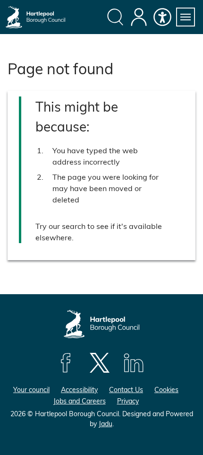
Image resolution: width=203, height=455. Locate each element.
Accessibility (79, 389)
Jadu (105, 423)
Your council (31, 389)
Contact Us (126, 389)
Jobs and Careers (79, 400)
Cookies (166, 389)
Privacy (128, 400)
